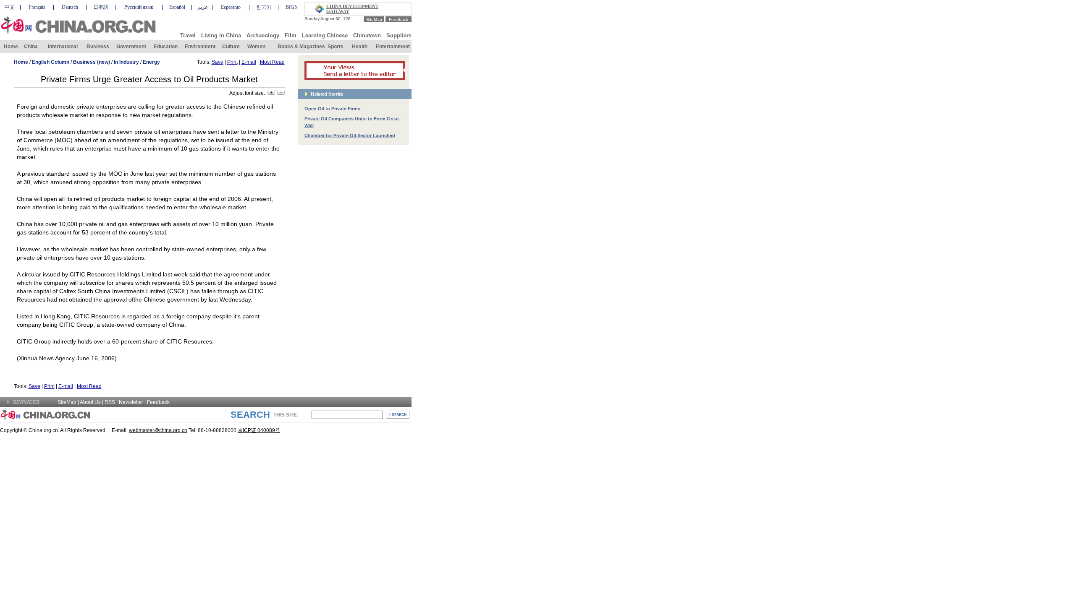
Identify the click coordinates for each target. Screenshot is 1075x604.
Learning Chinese (325, 35)
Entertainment (393, 46)
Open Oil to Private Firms (332, 108)
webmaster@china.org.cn (158, 430)
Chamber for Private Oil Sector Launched (349, 135)
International (63, 46)
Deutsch (70, 7)
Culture (231, 46)
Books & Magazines (301, 46)
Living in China (221, 35)
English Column (50, 62)
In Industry (126, 62)
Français (37, 7)
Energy (151, 62)
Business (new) (91, 62)
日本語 (100, 7)
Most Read (272, 62)
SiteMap (374, 19)
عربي (202, 7)
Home (11, 46)
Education (166, 46)
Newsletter (131, 402)
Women (256, 46)
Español (177, 7)
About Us (90, 402)
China (31, 46)
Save (217, 62)
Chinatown (367, 35)
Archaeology (262, 35)
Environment (200, 46)
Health (359, 46)
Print (232, 62)
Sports (335, 46)
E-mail (248, 62)
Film (290, 35)
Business (98, 46)
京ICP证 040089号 (259, 430)
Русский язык (138, 7)
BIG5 (291, 7)
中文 (10, 7)
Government (131, 46)
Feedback (398, 19)
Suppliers (399, 35)
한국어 (263, 7)
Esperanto (231, 7)
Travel (188, 35)
